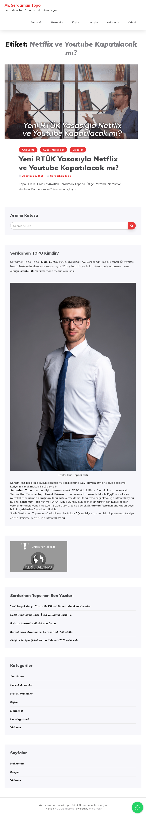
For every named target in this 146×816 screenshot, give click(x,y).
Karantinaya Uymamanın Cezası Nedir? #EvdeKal (41, 632)
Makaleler (57, 22)
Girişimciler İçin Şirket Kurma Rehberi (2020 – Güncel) (44, 640)
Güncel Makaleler (53, 149)
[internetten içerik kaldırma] (38, 556)
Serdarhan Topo (21, 490)
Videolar (133, 22)
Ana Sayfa (28, 149)
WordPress (95, 808)
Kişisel (76, 22)
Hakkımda (112, 22)
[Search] (132, 225)
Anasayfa (36, 22)
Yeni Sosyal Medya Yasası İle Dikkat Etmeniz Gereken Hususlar (50, 606)
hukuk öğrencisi (77, 513)
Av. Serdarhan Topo (22, 5)
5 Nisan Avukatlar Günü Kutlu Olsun (33, 623)
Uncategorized (19, 719)
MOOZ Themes (65, 808)
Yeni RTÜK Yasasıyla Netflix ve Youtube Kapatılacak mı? (69, 163)
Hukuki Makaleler (21, 693)
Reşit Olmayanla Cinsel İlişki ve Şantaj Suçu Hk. (41, 615)
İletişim (93, 22)
